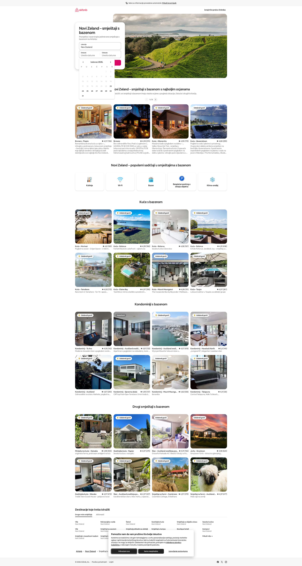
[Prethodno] (147, 99)
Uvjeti (111, 562)
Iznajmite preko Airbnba (215, 10)
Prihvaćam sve (124, 551)
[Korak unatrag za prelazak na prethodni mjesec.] (83, 62)
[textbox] (89, 55)
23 (111, 86)
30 (111, 91)
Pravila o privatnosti (99, 562)
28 (101, 91)
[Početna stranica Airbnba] (81, 10)
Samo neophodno (151, 551)
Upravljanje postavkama (178, 551)
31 (83, 96)
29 (106, 91)
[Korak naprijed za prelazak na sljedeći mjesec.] (110, 62)
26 (92, 91)
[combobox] (100, 47)
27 (97, 91)
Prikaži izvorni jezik (169, 3)
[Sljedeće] (155, 99)
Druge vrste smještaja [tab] (83, 514)
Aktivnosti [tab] (100, 514)
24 (83, 91)
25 (87, 91)
